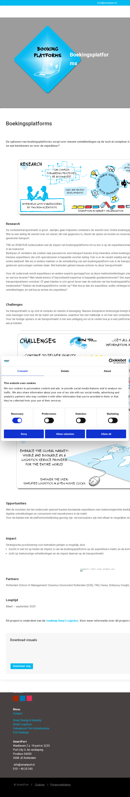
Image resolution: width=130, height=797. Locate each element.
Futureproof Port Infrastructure (31, 728)
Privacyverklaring (60, 784)
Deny (24, 434)
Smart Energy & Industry (27, 720)
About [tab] (107, 370)
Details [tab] (65, 370)
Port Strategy (21, 732)
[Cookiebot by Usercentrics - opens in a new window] (111, 361)
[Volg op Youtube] (15, 698)
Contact (17, 713)
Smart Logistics (22, 724)
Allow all (106, 434)
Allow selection (65, 434)
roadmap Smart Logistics (62, 620)
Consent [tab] (22, 370)
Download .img (21, 666)
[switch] (49, 420)
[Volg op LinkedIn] (22, 698)
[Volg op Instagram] (29, 698)
